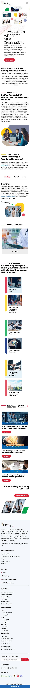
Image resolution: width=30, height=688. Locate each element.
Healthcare (4, 599)
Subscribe (25, 659)
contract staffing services (19, 163)
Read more (6, 432)
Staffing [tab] (7, 177)
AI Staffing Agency (7, 583)
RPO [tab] (24, 177)
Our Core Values (6, 554)
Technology (5, 576)
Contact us (11, 55)
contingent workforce (7, 531)
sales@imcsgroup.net (9, 649)
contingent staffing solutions (8, 196)
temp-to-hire (4, 165)
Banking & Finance (6, 594)
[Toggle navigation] (27, 3)
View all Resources (22, 406)
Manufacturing (5, 601)
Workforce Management (9, 579)
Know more (9, 60)
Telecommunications (7, 592)
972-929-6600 (7, 647)
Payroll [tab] (16, 177)
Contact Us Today (21, 495)
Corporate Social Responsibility (10, 556)
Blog (2, 559)
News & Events (5, 561)
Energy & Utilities (6, 597)
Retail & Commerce (6, 604)
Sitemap (3, 563)
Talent (4, 572)
